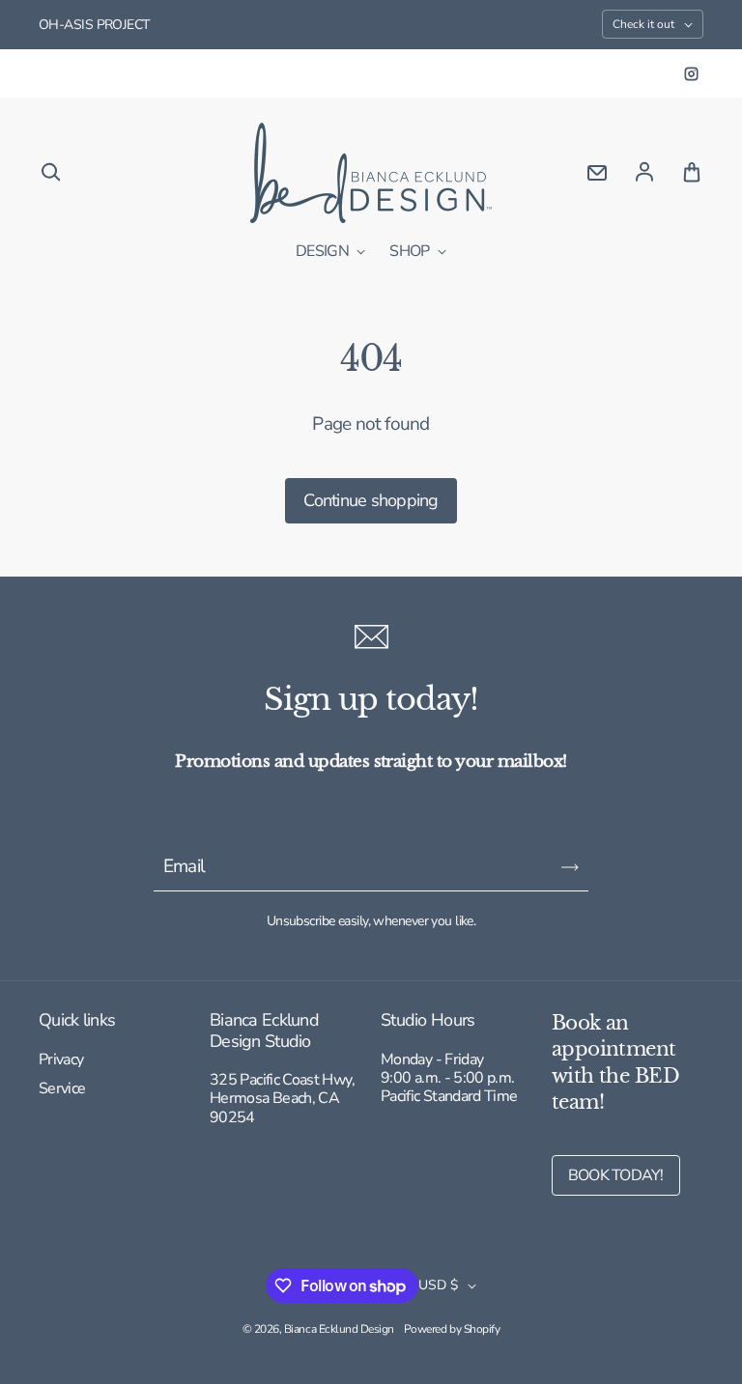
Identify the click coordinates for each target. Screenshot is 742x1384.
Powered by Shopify (451, 1329)
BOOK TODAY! (616, 1175)
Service (62, 1089)
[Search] (50, 172)
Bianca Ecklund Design (339, 1329)
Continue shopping (370, 500)
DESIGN (324, 252)
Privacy (61, 1060)
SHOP (411, 252)
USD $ (438, 1285)
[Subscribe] (570, 867)
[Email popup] (597, 172)
